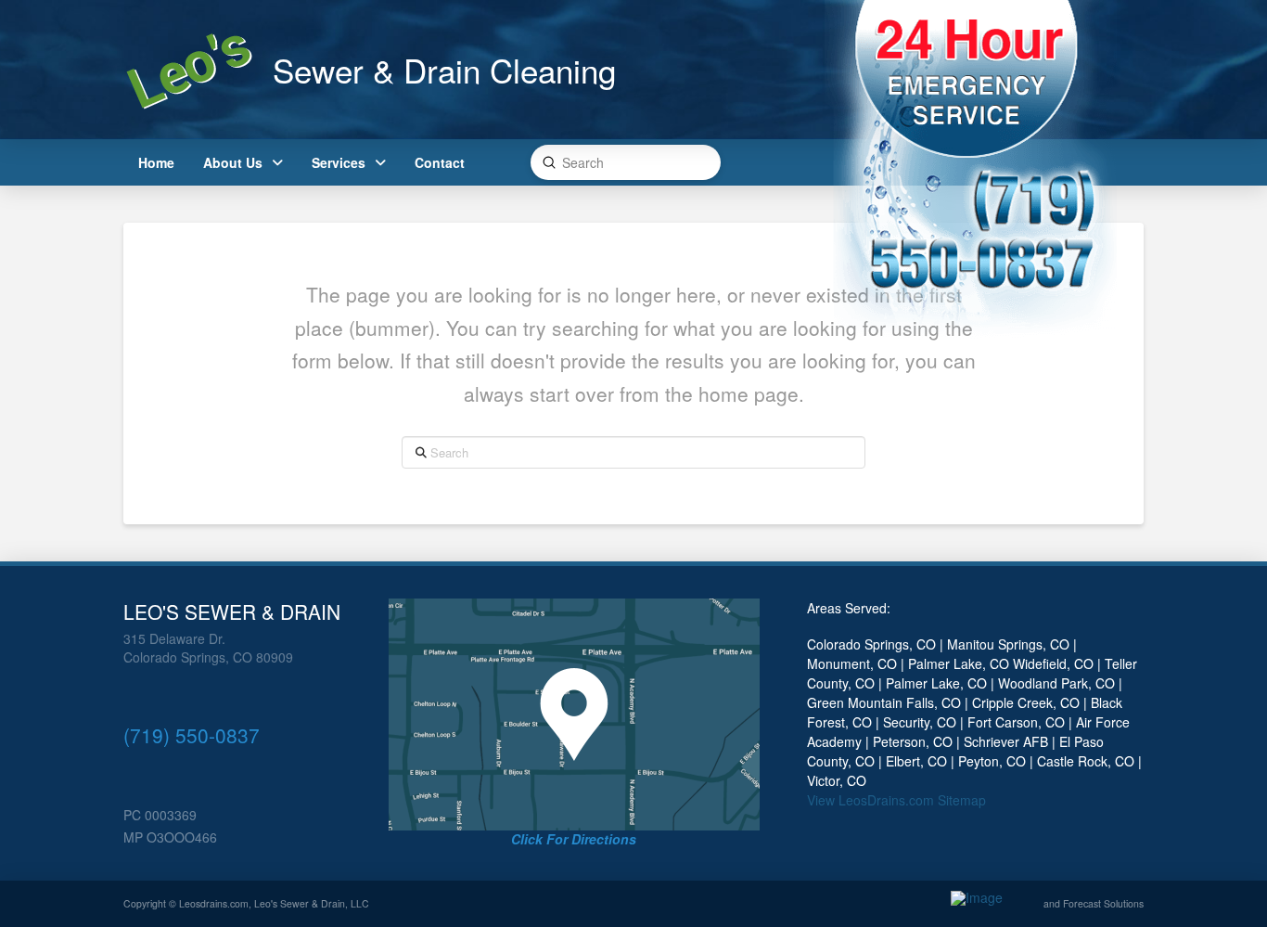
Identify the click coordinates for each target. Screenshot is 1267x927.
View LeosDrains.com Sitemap (896, 800)
